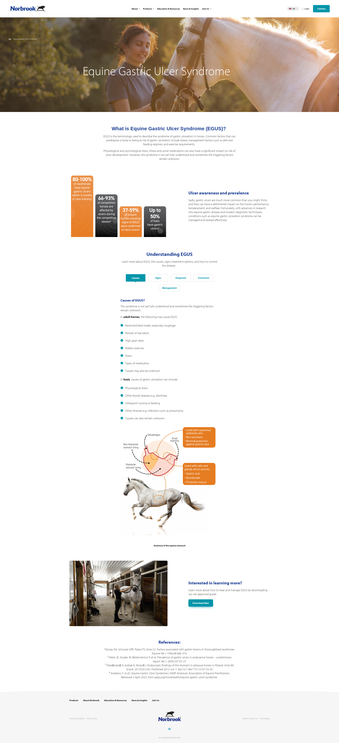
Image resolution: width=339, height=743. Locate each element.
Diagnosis (180, 277)
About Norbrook (91, 700)
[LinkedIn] (169, 729)
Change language (297, 9)
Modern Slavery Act (250, 718)
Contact (321, 8)
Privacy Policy (92, 718)
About (134, 8)
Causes (135, 277)
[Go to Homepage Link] (28, 9)
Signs (158, 277)
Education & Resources (168, 8)
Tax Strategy (265, 718)
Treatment (203, 277)
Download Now (201, 603)
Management (169, 287)
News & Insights (191, 8)
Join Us (205, 8)
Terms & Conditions (77, 718)
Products (147, 8)
